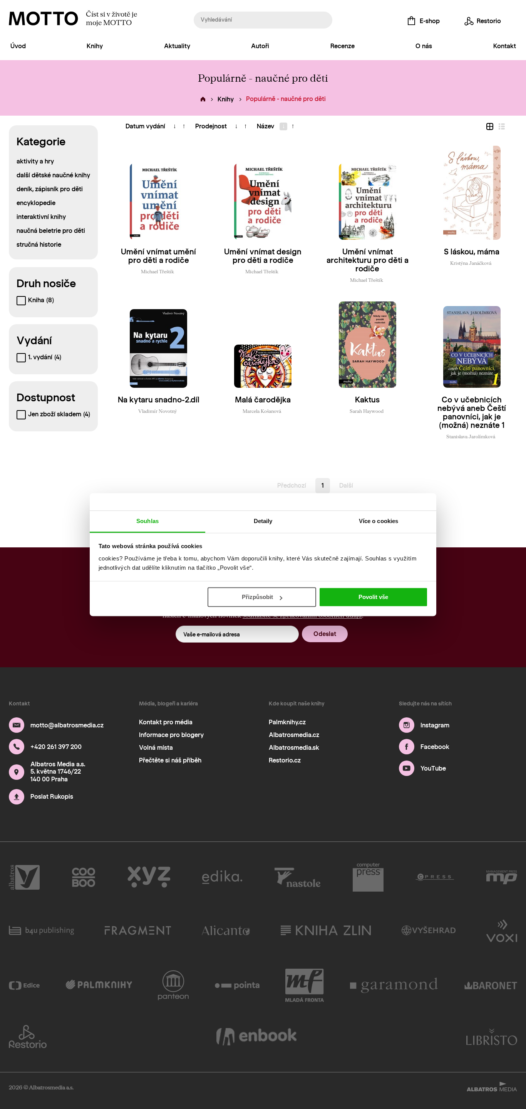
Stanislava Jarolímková (470, 436)
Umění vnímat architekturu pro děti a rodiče (368, 260)
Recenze (342, 46)
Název (265, 126)
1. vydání (44, 357)
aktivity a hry (35, 161)
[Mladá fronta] (304, 985)
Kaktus (367, 399)
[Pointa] (237, 985)
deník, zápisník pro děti (50, 189)
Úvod (18, 46)
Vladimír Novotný (157, 411)
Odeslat (324, 634)
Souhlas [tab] (147, 521)
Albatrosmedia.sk (294, 747)
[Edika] (222, 877)
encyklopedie (36, 203)
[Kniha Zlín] (325, 930)
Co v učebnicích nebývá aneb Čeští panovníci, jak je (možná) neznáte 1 (471, 412)
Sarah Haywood (367, 411)
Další (346, 485)
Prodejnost (211, 126)
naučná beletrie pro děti (51, 230)
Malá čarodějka (263, 399)
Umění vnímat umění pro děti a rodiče (158, 255)
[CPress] (435, 877)
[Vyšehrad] (428, 930)
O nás (423, 46)
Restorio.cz (285, 760)
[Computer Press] (368, 877)
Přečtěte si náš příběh (170, 760)
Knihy (95, 46)
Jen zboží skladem (59, 414)
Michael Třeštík (157, 271)
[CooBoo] (83, 877)
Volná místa (156, 747)
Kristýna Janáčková (470, 263)
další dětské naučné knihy (53, 175)
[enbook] (256, 1036)
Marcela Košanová (262, 411)
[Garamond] (394, 985)
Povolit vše (373, 597)
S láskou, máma (471, 251)
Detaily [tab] (263, 521)
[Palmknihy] (99, 985)
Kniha (41, 300)
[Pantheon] (173, 985)
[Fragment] (138, 930)
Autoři (260, 46)
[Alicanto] (225, 930)
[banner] (43, 18)
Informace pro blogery (171, 735)
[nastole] (297, 877)
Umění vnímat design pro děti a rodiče (263, 255)
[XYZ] (149, 877)
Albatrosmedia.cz (294, 735)
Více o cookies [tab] (378, 521)
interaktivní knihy (41, 216)
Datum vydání (145, 126)
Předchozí (291, 485)
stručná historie (39, 244)
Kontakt (504, 46)
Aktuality (177, 46)
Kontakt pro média (166, 722)
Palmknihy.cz (287, 722)
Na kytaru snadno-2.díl (158, 399)
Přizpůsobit (257, 597)
